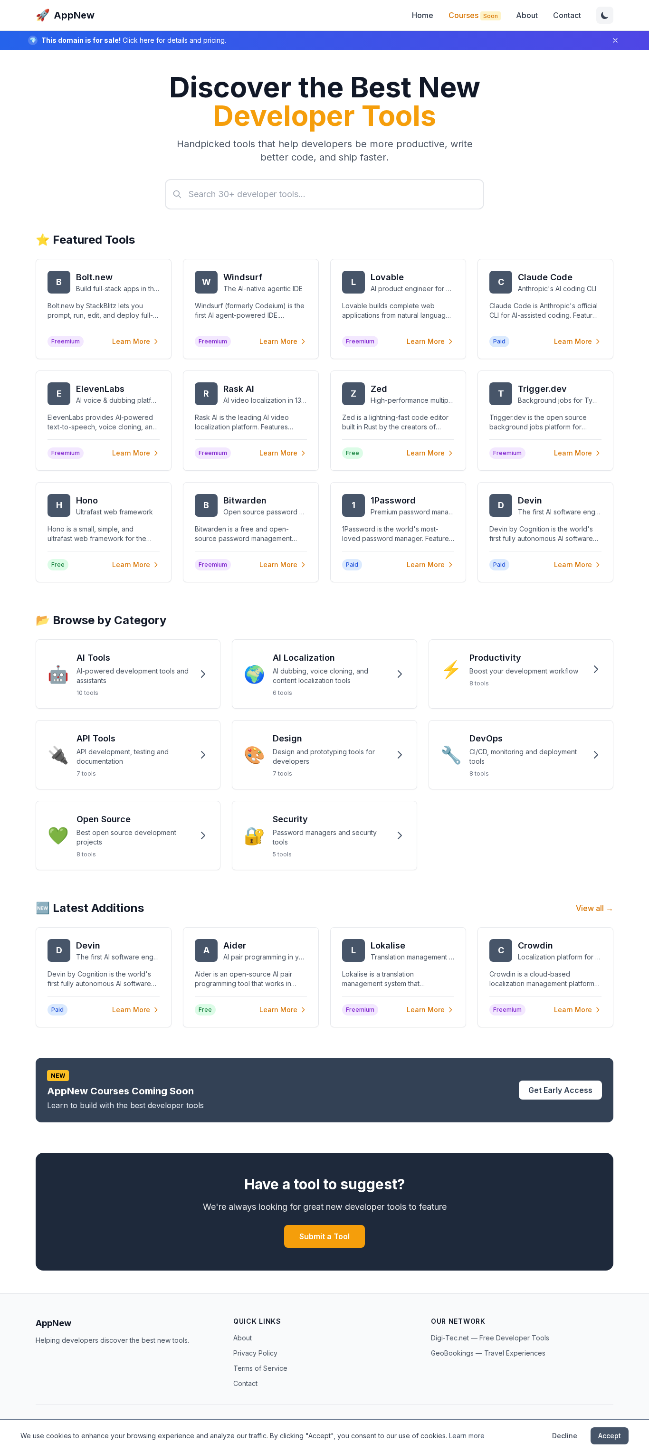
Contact (567, 15)
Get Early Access (560, 1090)
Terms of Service (260, 1368)
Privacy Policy (255, 1353)
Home (422, 15)
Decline (564, 1436)
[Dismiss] (615, 40)
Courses (473, 15)
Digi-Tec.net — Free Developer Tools (490, 1338)
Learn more (467, 1436)
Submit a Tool (324, 1236)
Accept (609, 1436)
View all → (594, 908)
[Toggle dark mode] (604, 15)
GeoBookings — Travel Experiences (488, 1353)
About (527, 15)
